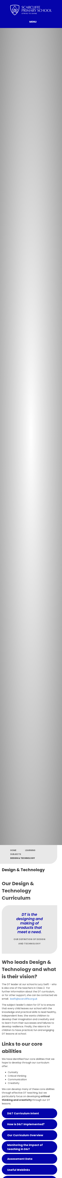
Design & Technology (22, 858)
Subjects (15, 854)
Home (13, 850)
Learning (30, 850)
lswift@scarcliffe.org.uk (23, 999)
